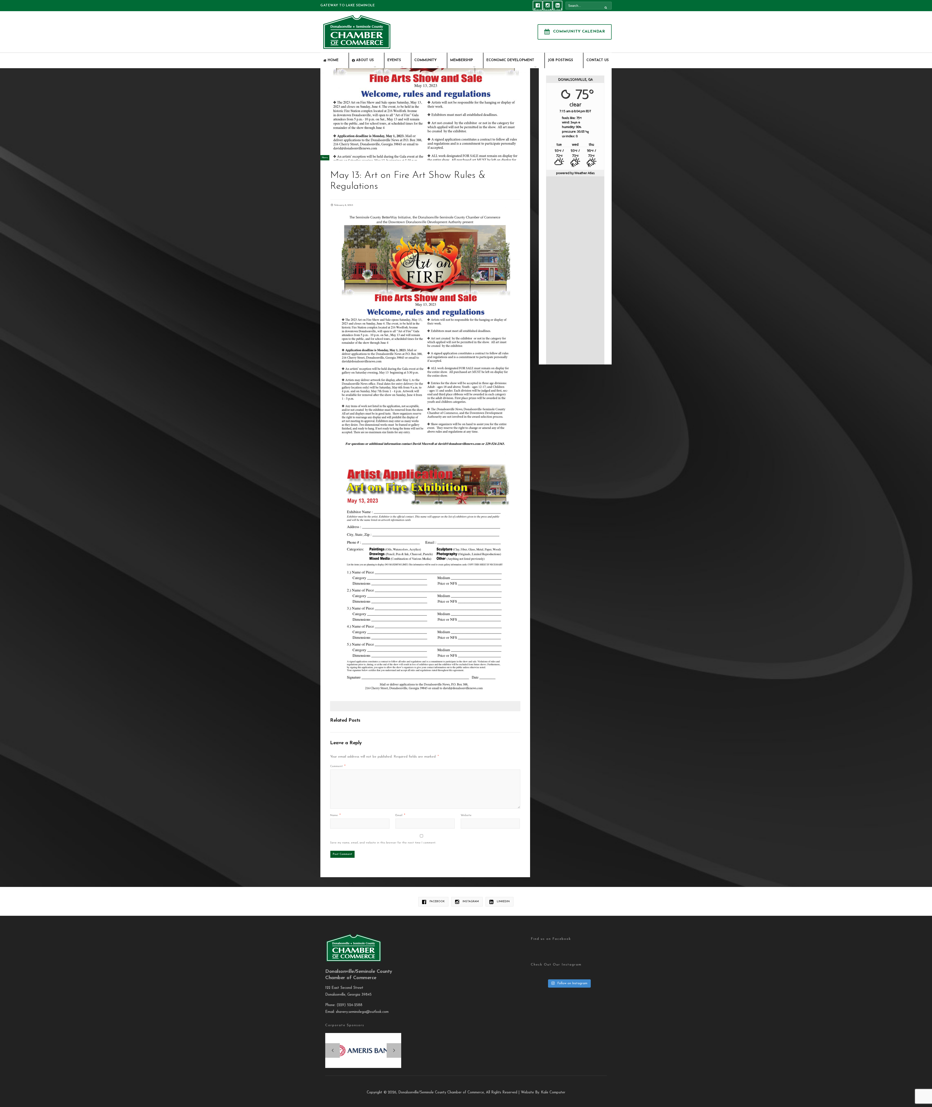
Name (335, 815)
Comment (337, 766)
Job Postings (560, 60)
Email (400, 815)
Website (466, 815)
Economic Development (510, 60)
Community (425, 60)
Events (394, 60)
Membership (461, 60)
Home (333, 60)
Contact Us (597, 60)
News (325, 157)
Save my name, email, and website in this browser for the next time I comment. (383, 842)
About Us (365, 60)
